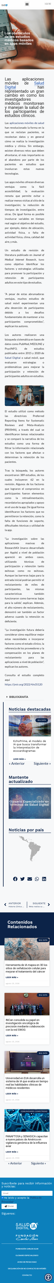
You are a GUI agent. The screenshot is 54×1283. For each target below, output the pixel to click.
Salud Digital (13, 357)
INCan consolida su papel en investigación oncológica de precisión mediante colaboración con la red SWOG (25, 1024)
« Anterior (17, 763)
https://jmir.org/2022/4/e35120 (23, 684)
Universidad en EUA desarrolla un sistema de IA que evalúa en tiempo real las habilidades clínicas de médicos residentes (27, 1083)
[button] (27, 3)
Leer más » (19, 759)
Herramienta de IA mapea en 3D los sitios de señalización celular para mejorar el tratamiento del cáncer (26, 968)
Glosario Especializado (27, 1255)
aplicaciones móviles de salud (26, 123)
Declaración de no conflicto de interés (27, 1268)
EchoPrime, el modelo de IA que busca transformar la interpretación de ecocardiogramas (29, 745)
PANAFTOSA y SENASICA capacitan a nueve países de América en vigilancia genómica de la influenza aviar (27, 1141)
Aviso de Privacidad (26, 1262)
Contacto (27, 1275)
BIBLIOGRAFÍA (18, 696)
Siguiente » (42, 763)
